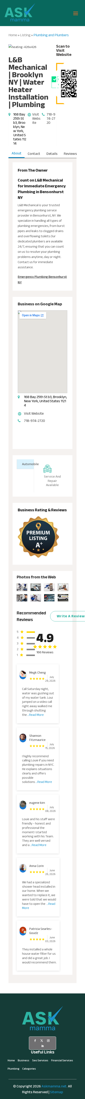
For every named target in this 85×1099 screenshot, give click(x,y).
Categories (29, 1069)
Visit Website (36, 118)
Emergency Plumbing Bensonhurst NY (42, 279)
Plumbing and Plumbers (51, 35)
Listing (25, 35)
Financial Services (62, 1061)
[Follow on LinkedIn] (42, 1046)
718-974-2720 (51, 118)
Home (12, 35)
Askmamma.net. (54, 1086)
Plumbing (13, 1069)
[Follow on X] (41, 1040)
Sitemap (56, 1092)
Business (23, 1061)
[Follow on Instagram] (48, 1040)
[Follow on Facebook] (35, 1040)
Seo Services (40, 1061)
